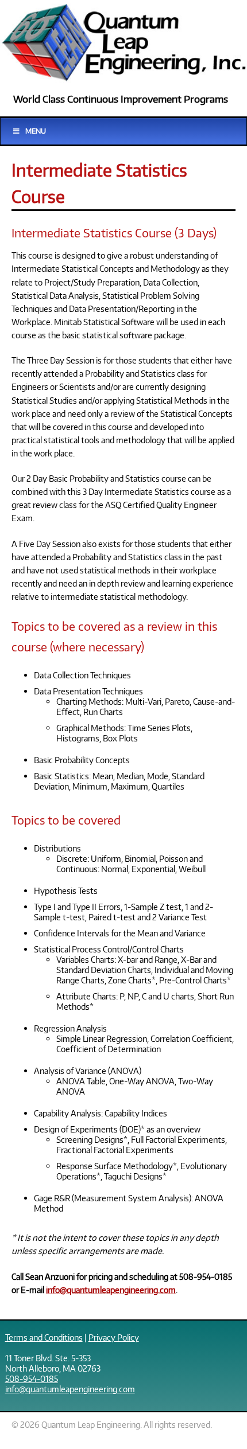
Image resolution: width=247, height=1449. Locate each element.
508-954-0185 (31, 1378)
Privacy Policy (113, 1337)
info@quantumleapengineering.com (111, 1289)
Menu (35, 131)
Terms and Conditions (44, 1337)
